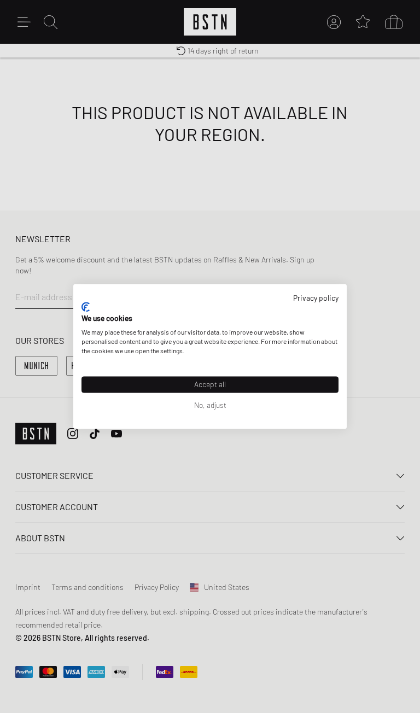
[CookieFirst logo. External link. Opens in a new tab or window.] (85, 307)
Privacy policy (316, 297)
